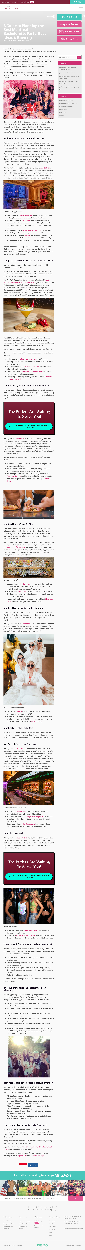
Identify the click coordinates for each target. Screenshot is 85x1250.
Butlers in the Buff (42, 1208)
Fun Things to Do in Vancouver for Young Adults (69, 77)
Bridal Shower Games (23, 1227)
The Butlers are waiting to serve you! (42, 1175)
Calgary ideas (22, 1156)
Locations (52, 1224)
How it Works (7, 1221)
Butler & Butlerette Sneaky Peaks (68, 103)
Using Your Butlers (69, 24)
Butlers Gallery (71, 31)
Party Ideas (62, 112)
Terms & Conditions (9, 1245)
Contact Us (14, 2)
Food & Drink (63, 109)
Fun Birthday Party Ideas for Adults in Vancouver (69, 82)
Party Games (72, 39)
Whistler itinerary (36, 1156)
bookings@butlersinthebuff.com (73, 1228)
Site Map (19, 1245)
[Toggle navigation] (81, 8)
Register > (75, 1198)
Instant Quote (69, 17)
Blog (50, 1235)
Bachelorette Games (24, 1221)
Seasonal (61, 115)
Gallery (51, 1232)
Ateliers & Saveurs (14, 476)
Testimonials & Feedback (38, 1226)
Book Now (77, 1)
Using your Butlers (8, 1224)
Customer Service (55, 1217)
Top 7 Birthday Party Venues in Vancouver (68, 73)
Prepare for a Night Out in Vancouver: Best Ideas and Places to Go (69, 87)
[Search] (79, 57)
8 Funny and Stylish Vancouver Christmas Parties (68, 68)
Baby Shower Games (24, 1224)
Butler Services (8, 1217)
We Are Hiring (27, 2)
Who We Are (5, 2)
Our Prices (52, 1229)
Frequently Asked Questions (8, 1227)
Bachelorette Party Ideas (66, 100)
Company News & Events (66, 106)
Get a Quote (52, 1226)
